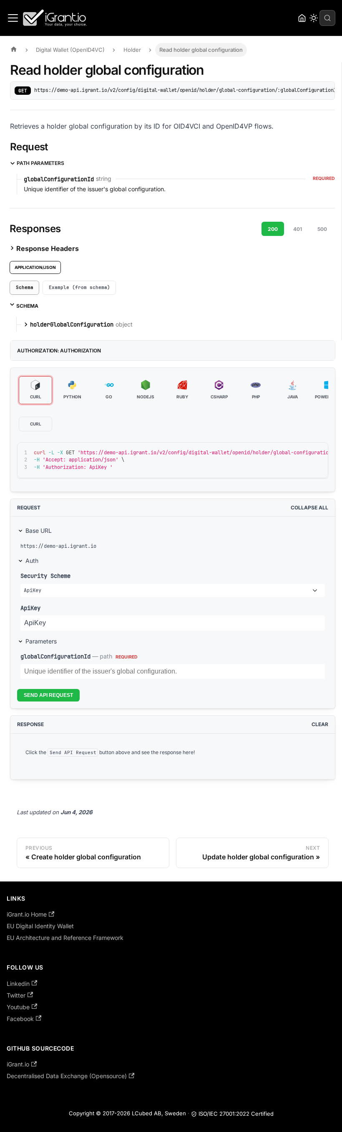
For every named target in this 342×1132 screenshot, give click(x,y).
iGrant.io (18, 1064)
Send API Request (48, 695)
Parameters (41, 641)
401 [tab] (297, 229)
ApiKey (30, 608)
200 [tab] (273, 229)
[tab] (24, 288)
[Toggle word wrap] (303, 453)
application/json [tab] (35, 267)
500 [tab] (322, 229)
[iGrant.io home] (302, 18)
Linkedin (18, 983)
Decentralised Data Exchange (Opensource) (67, 1075)
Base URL (38, 530)
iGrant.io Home (27, 914)
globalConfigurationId (55, 656)
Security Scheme (45, 576)
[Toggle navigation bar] (13, 18)
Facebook (20, 1018)
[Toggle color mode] (313, 18)
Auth (31, 560)
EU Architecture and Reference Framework (65, 937)
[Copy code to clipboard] (318, 453)
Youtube (18, 1006)
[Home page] (16, 50)
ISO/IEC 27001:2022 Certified (236, 1113)
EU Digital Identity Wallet (40, 925)
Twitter (16, 995)
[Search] (327, 18)
